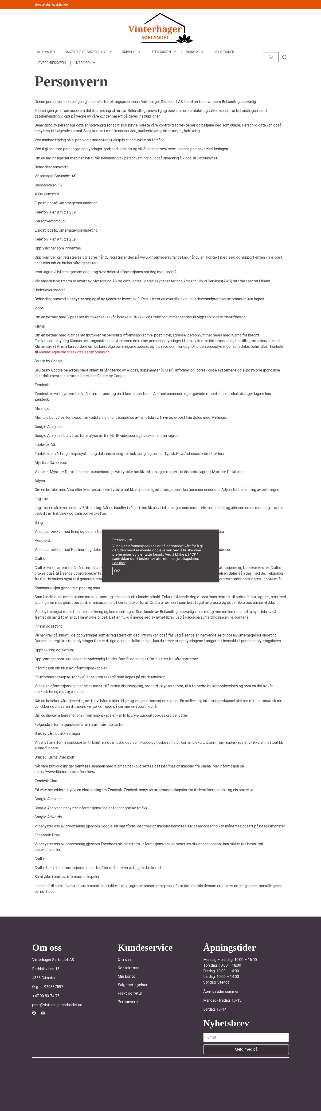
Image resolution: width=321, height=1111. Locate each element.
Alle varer (46, 52)
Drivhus (128, 52)
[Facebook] (34, 1013)
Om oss (125, 959)
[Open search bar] (284, 57)
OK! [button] (117, 571)
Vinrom (192, 52)
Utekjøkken (161, 52)
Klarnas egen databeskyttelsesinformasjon (74, 352)
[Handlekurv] (271, 57)
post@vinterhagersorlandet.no (57, 1005)
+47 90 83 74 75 (45, 996)
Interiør (82, 63)
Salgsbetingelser (133, 984)
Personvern (128, 1001)
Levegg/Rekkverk (51, 63)
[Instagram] (43, 1013)
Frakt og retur (130, 993)
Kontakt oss (128, 967)
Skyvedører (224, 52)
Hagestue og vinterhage (86, 52)
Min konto (126, 976)
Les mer (118, 563)
